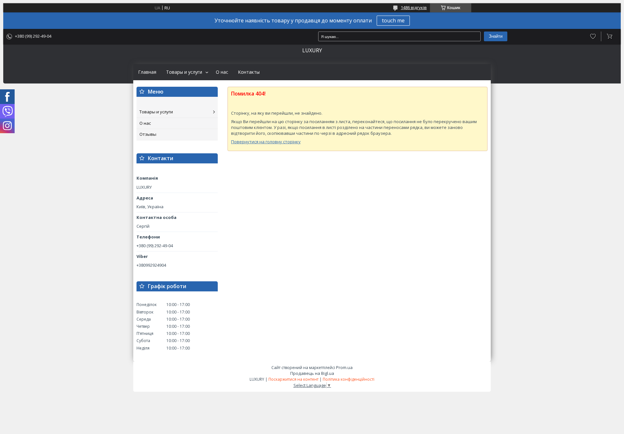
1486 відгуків (414, 7)
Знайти (495, 36)
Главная (147, 72)
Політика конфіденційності (348, 379)
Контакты (249, 72)
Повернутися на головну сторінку (266, 142)
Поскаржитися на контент (293, 379)
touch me (393, 20)
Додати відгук (593, 36)
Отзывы (147, 134)
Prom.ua (344, 367)
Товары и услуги (184, 72)
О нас (222, 72)
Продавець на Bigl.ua (312, 373)
